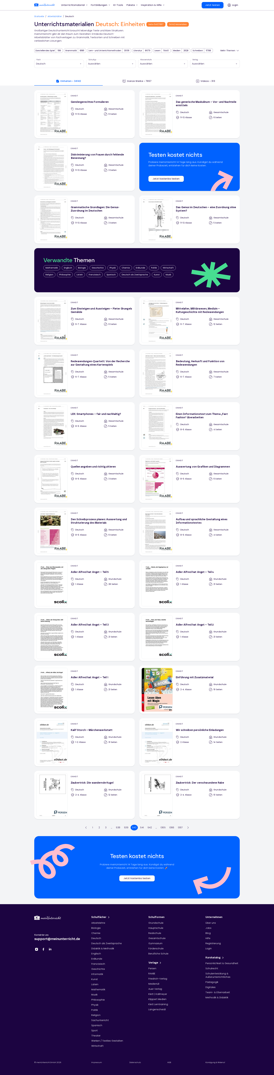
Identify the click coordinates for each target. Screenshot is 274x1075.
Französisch (95, 274)
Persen (152, 968)
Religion (49, 274)
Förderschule (156, 948)
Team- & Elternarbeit (218, 992)
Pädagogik (212, 982)
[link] (44, 5)
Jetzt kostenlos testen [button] (166, 178)
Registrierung (213, 943)
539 (126, 827)
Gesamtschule (157, 938)
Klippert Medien (157, 999)
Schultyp (92, 60)
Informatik (97, 974)
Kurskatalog (213, 957)
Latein (80, 274)
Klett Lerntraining (158, 1004)
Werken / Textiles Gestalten (107, 1040)
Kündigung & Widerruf (215, 1062)
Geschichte (98, 267)
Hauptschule (155, 928)
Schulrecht (212, 968)
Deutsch (96, 938)
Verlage (153, 963)
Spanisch (111, 274)
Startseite (39, 16)
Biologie (82, 267)
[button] (118, 5)
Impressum (96, 1062)
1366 (171, 827)
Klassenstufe (146, 60)
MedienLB (153, 983)
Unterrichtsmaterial (73, 5)
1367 (180, 827)
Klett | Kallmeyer (157, 994)
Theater (96, 1035)
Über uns (211, 923)
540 (134, 827)
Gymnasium (155, 943)
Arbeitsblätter (55, 16)
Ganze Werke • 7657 (139, 81)
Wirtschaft (168, 267)
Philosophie (65, 274)
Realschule (154, 933)
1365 (163, 827)
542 (150, 827)
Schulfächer (98, 917)
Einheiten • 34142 (71, 81)
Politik (154, 267)
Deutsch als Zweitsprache (135, 274)
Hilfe (208, 938)
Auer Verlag (155, 989)
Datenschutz (135, 1062)
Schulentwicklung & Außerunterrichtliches (218, 975)
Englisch (68, 267)
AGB (169, 1062)
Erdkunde (140, 267)
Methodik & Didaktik (217, 997)
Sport (94, 1030)
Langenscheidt (157, 1009)
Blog (208, 933)
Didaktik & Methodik (102, 948)
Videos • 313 (208, 81)
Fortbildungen (99, 5)
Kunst (157, 274)
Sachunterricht (100, 1020)
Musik (168, 274)
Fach (39, 60)
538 (118, 827)
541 (142, 827)
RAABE (151, 973)
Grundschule (156, 923)
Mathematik (52, 267)
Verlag (195, 60)
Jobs (208, 928)
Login (209, 948)
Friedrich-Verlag (157, 978)
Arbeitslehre (98, 923)
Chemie (126, 267)
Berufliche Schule (158, 953)
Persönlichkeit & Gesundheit (222, 963)
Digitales (211, 987)
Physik (113, 267)
